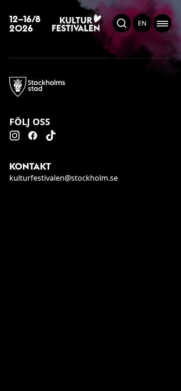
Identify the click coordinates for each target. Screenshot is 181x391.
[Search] (121, 23)
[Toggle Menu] (162, 23)
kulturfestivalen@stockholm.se (63, 178)
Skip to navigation (180, 390)
